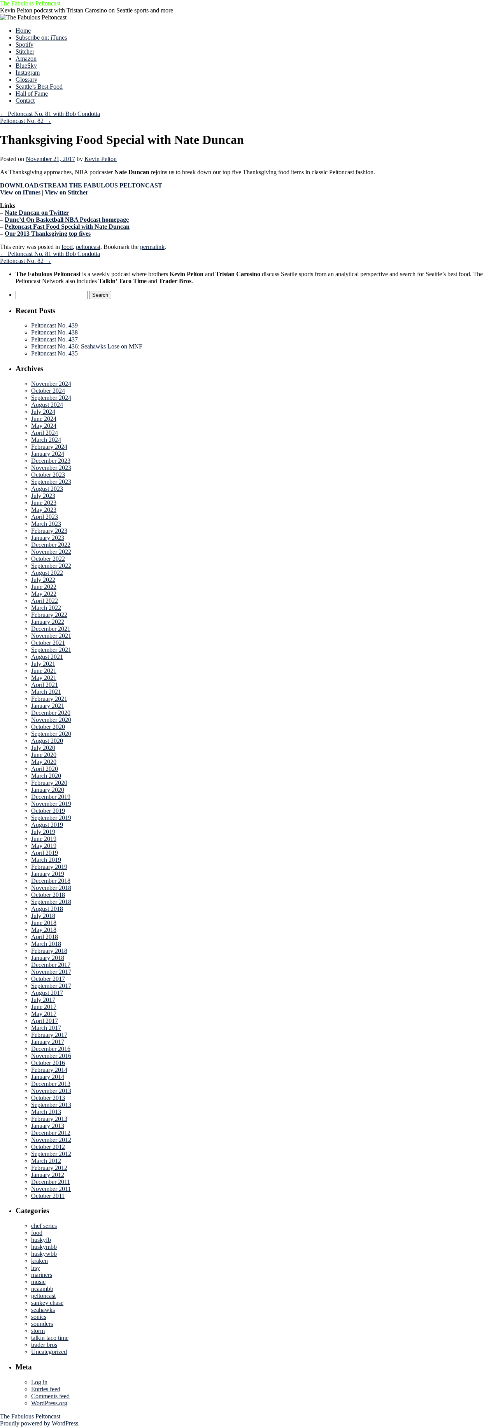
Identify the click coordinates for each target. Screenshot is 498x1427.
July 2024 (43, 411)
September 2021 (51, 649)
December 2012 (50, 1132)
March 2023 (46, 523)
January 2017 (47, 1041)
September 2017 (51, 985)
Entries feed (45, 1389)
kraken (39, 1260)
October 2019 (48, 810)
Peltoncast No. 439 (54, 325)
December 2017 (50, 964)
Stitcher (25, 51)
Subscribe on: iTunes (41, 37)
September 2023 (51, 481)
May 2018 (43, 929)
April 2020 (44, 768)
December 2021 (50, 628)
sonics (38, 1316)
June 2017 (43, 1006)
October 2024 (48, 390)
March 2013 (46, 1111)
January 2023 (47, 537)
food (67, 246)
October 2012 (48, 1146)
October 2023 (48, 474)
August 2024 (47, 404)
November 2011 (51, 1188)
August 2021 (47, 656)
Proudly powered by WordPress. (40, 1423)
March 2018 (46, 943)
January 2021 (47, 705)
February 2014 (49, 1069)
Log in (39, 1382)
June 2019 (43, 838)
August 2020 (47, 740)
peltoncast (88, 246)
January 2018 (47, 957)
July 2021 (43, 663)
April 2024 (44, 432)
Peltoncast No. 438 (54, 332)
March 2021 (46, 691)
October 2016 (48, 1062)
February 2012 (49, 1167)
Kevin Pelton (100, 159)
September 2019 (51, 817)
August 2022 (47, 572)
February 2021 (49, 698)
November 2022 (51, 551)
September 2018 (51, 901)
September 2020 (51, 733)
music (38, 1281)
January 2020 (47, 789)
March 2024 (46, 439)
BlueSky (26, 65)
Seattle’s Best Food (39, 86)
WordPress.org (49, 1403)
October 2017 (48, 978)
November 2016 (51, 1055)
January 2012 (47, 1174)
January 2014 (47, 1076)
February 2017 (49, 1034)
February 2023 (49, 530)
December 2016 (50, 1048)
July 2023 (43, 495)
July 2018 (43, 915)
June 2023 (43, 502)
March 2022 (46, 607)
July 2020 (43, 747)
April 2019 (44, 852)
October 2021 (48, 642)
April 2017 (44, 1020)
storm (38, 1330)
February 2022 (49, 614)
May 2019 (43, 845)
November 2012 (51, 1139)
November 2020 (51, 719)
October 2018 (48, 894)
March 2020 (46, 775)
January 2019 (47, 873)
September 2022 (51, 565)
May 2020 (43, 761)
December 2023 (50, 460)
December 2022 (50, 544)
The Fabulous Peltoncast (30, 3)
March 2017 (46, 1027)
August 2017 (47, 992)
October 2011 (48, 1195)
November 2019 (51, 803)
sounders (42, 1323)
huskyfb (41, 1239)
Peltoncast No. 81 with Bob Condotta (50, 113)
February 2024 (49, 446)
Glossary (26, 79)
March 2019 (46, 859)
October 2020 (48, 726)
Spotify (24, 44)
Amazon (26, 58)
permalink (152, 246)
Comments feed (50, 1396)
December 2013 (50, 1083)
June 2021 (43, 670)
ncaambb (42, 1288)
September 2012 (51, 1153)
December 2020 (50, 712)
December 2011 (50, 1181)
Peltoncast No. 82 (25, 120)
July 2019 (43, 831)
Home (23, 30)
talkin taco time (49, 1337)
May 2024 (43, 425)
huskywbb (44, 1253)
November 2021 (51, 635)
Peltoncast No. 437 (54, 339)
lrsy (35, 1267)
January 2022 (47, 621)
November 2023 (51, 467)
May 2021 (43, 677)
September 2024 (51, 397)
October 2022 (48, 558)
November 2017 (51, 971)
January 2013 (47, 1125)
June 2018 (43, 922)
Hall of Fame (32, 93)
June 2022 (43, 586)
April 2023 (44, 516)
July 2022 (43, 579)
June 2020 (43, 754)
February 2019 (49, 866)
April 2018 (44, 936)
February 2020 (49, 782)
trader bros (44, 1344)
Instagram (28, 72)
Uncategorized (49, 1351)
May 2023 (43, 509)
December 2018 (50, 880)
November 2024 (51, 383)
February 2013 (49, 1118)
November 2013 (51, 1090)
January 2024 (47, 453)
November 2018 (51, 887)
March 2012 (46, 1160)
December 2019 (50, 796)
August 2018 (47, 908)
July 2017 (43, 999)
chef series (44, 1225)
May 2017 (43, 1013)
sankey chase (47, 1302)
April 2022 (44, 600)
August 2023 (47, 488)
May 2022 (43, 593)
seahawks (43, 1309)
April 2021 (44, 684)
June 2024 (43, 418)
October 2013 (48, 1097)
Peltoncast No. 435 (54, 353)
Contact (25, 100)
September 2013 (51, 1104)
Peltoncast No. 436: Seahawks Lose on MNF (86, 346)
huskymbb (44, 1246)
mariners (41, 1274)
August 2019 (47, 824)
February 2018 (49, 950)
